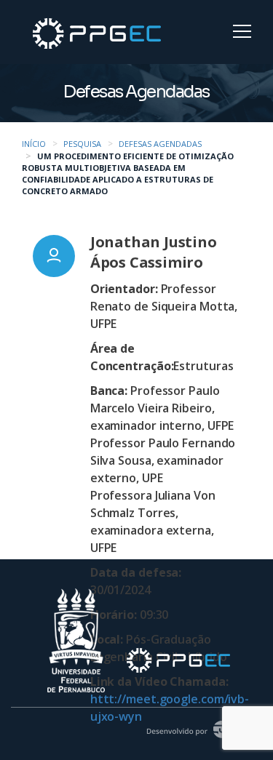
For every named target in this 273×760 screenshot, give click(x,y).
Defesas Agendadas (160, 143)
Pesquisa (82, 143)
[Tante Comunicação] (198, 727)
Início (34, 143)
